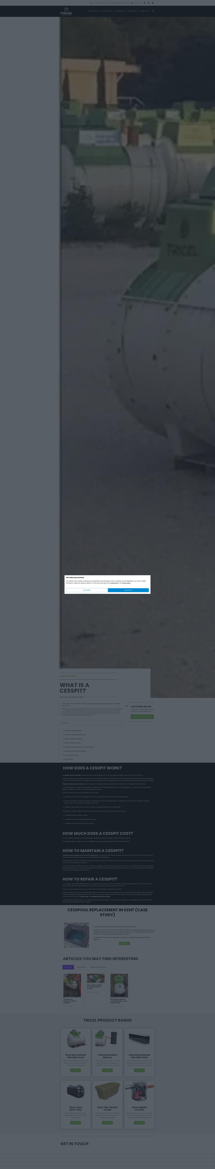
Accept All (128, 590)
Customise (86, 590)
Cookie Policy (114, 583)
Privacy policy (126, 583)
